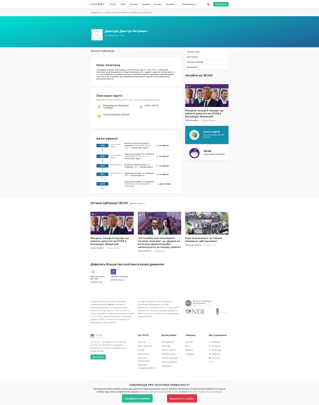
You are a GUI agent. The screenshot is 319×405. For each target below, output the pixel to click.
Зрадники (146, 4)
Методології (144, 354)
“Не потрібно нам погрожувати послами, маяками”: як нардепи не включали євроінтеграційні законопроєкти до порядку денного (159, 243)
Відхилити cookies (182, 398)
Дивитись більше (136, 203)
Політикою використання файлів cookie (158, 391)
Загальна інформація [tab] (102, 50)
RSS (187, 346)
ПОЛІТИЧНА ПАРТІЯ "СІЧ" (137, 146)
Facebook (215, 342)
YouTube (215, 358)
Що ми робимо (168, 335)
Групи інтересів (169, 362)
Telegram (215, 354)
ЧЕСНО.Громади (169, 358)
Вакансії (189, 350)
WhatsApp (216, 350)
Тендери (189, 354)
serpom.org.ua (117, 280)
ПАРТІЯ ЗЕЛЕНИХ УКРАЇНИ (116, 115)
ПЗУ (135, 167)
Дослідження (167, 342)
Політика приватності (144, 359)
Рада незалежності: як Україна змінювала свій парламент (203, 240)
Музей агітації (168, 354)
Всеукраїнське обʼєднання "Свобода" (115, 106)
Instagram (216, 346)
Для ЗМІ (189, 342)
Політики (134, 4)
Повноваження (188, 4)
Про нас (142, 342)
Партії (123, 4)
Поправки (166, 366)
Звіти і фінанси (145, 346)
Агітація (158, 4)
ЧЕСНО (113, 4)
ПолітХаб (165, 346)
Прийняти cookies (137, 398)
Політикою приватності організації (204, 391)
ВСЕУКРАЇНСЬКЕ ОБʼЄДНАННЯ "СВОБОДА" (137, 185)
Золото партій (168, 350)
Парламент (171, 4)
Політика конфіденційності (146, 366)
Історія (141, 350)
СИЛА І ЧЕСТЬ (151, 105)
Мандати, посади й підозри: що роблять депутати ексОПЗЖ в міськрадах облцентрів (204, 113)
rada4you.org (96, 282)
